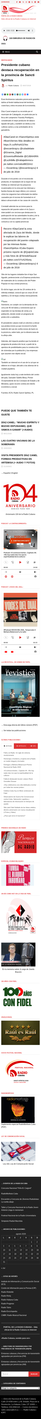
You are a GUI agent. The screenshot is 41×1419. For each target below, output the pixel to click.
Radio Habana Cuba (9, 1300)
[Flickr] (29, 2)
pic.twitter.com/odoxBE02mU (18, 164)
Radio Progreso (7, 1304)
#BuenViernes (11, 141)
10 (4, 1250)
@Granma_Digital (13, 152)
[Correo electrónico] (38, 2)
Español (7, 473)
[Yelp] (32, 2)
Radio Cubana (13, 85)
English (15, 473)
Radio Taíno (6, 1307)
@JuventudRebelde (13, 156)
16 (38, 1250)
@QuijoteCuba (30, 252)
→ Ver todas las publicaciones (13, 730)
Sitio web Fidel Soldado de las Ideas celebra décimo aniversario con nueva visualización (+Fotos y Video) (20, 810)
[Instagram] (26, 2)
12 (15, 1250)
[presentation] (7, 746)
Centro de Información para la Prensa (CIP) (18, 1288)
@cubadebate (27, 148)
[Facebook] (17, 2)
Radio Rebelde (7, 1292)
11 (10, 1250)
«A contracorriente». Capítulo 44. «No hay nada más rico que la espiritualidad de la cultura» (19, 773)
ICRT (3, 1413)
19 (15, 1254)
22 (32, 1254)
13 (21, 1250)
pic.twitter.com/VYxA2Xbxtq (17, 259)
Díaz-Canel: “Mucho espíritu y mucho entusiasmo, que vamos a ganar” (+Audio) (20, 426)
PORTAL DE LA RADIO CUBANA (11, 16)
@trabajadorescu (24, 160)
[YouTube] (20, 2)
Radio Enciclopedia (9, 1311)
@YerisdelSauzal (27, 256)
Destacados (6, 60)
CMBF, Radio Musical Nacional (14, 1315)
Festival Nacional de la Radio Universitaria (18, 1216)
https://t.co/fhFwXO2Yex (16, 144)
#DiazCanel (9, 137)
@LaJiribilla (9, 160)
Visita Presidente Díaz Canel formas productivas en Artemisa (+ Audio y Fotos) (19, 459)
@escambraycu (11, 148)
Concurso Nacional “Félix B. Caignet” (16, 1188)
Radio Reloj (6, 1296)
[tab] (7, 746)
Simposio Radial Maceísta (11, 1221)
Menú (7, 52)
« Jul (3, 1268)
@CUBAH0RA (31, 156)
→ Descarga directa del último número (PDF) (19, 725)
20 (21, 1254)
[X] (23, 2)
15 (32, 1250)
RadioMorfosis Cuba (9, 1194)
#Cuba (22, 248)
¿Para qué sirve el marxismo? (14, 816)
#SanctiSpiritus (26, 137)
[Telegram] (35, 2)
